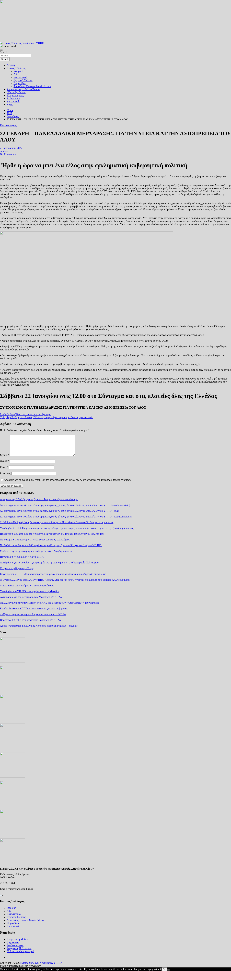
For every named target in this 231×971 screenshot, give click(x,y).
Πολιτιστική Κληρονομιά (20, 951)
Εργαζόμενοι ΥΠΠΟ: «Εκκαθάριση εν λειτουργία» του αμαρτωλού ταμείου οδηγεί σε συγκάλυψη (53, 574)
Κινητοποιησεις (15, 95)
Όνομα (4, 460)
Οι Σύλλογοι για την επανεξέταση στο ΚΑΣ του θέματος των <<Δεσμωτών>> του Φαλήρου (49, 602)
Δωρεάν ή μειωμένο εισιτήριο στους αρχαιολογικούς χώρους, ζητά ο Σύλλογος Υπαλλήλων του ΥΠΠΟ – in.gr (59, 510)
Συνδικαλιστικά (15, 945)
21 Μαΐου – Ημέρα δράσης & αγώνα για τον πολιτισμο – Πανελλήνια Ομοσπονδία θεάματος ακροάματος (57, 522)
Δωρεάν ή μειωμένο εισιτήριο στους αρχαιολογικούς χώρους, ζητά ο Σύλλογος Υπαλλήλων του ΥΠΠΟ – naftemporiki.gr (65, 505)
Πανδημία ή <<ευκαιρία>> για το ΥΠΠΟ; (22, 556)
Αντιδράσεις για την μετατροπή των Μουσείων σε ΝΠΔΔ (31, 597)
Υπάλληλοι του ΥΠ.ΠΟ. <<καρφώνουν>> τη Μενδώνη (30, 591)
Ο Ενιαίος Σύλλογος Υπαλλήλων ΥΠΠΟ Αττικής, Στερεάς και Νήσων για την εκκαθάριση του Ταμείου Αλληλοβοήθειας (65, 579)
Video (10, 104)
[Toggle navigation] (1, 50)
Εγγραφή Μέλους (23, 80)
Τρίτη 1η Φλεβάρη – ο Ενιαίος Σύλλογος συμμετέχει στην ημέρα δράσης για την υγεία (46, 417)
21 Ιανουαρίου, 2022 (11, 148)
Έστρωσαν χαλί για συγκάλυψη (17, 568)
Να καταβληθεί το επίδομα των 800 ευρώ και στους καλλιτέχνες (34, 539)
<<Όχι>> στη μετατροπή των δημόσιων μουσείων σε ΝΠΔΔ (33, 614)
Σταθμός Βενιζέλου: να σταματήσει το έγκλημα (25, 414)
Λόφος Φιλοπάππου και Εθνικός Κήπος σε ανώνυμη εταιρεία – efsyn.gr (38, 625)
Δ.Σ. (16, 74)
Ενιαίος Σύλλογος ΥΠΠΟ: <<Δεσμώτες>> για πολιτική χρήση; (34, 608)
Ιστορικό (18, 71)
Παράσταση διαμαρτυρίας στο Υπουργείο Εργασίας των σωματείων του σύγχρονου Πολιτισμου (52, 533)
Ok (164, 969)
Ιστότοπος (5, 473)
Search (3, 52)
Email (4, 467)
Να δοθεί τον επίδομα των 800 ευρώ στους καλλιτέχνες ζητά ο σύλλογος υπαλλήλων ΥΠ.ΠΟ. (51, 545)
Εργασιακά (13, 942)
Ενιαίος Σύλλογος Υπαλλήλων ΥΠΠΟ (41, 962)
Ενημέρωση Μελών (17, 939)
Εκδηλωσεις (13, 98)
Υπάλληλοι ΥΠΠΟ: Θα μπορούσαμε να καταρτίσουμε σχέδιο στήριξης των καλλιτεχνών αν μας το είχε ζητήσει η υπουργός (67, 528)
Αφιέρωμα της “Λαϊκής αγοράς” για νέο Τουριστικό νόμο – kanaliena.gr (39, 499)
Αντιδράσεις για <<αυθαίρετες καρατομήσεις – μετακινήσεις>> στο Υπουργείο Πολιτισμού (49, 562)
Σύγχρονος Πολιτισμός (19, 948)
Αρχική (11, 65)
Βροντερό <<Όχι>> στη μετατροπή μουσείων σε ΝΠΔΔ (30, 620)
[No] (168, 969)
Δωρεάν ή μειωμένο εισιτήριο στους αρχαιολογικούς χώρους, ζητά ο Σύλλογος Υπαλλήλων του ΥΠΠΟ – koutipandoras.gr (66, 516)
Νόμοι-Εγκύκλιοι (16, 92)
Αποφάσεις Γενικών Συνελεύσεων (32, 86)
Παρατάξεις (20, 83)
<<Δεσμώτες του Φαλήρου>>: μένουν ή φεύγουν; (27, 585)
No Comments (8, 154)
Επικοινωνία (13, 101)
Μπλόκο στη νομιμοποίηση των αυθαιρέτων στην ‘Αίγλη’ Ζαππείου (36, 551)
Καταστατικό (20, 77)
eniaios (3, 151)
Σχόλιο (4, 455)
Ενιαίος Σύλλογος (16, 68)
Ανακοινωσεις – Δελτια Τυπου (23, 89)
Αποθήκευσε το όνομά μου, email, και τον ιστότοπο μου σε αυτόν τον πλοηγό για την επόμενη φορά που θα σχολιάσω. (68, 479)
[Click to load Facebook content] (1, 895)
